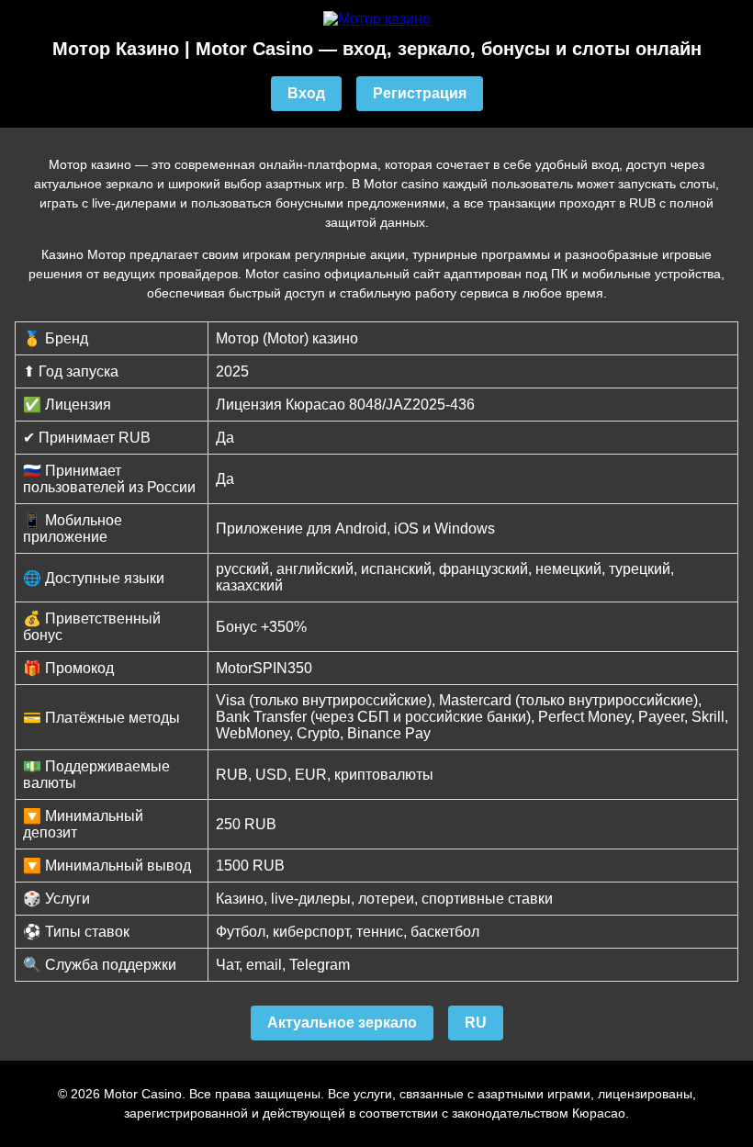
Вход (306, 93)
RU (476, 1022)
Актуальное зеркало (342, 1022)
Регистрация (419, 93)
